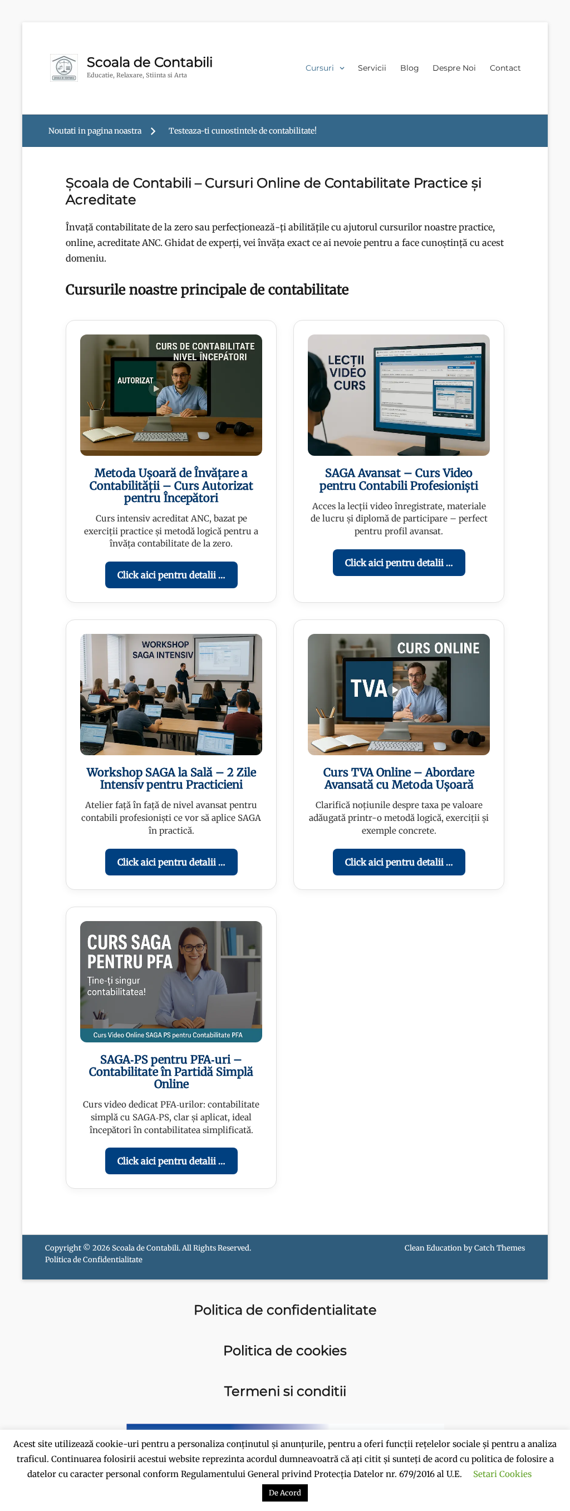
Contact (505, 68)
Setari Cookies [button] (502, 1474)
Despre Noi (454, 68)
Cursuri (320, 68)
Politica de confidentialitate (285, 1310)
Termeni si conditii (285, 1391)
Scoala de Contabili (150, 62)
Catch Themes (499, 1248)
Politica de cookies (285, 1350)
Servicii (372, 68)
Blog (409, 68)
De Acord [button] (285, 1493)
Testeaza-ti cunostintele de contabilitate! (243, 131)
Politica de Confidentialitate (93, 1259)
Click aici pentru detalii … (171, 574)
